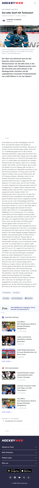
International (14, 418)
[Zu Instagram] (10, 477)
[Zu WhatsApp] (28, 477)
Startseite (5, 418)
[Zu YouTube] (19, 477)
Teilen (7, 298)
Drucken (29, 298)
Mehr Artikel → (7, 361)
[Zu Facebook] (15, 477)
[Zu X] (24, 477)
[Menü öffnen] (35, 3)
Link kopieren (18, 298)
